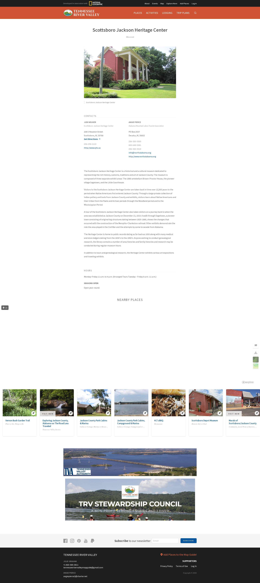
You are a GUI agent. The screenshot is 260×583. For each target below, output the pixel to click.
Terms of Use (182, 566)
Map (162, 3)
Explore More (172, 3)
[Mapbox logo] (248, 382)
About (147, 3)
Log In (194, 3)
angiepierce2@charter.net (75, 576)
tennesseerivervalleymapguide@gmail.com (83, 567)
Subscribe (188, 541)
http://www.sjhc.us (92, 147)
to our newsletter (133, 541)
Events (155, 3)
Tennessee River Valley (80, 554)
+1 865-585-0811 (70, 564)
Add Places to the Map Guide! (180, 554)
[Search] (195, 12)
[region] (130, 344)
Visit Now (47, 414)
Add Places (184, 3)
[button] (4, 403)
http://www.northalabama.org (142, 156)
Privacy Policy (166, 566)
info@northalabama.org (140, 152)
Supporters (189, 561)
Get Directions (91, 139)
